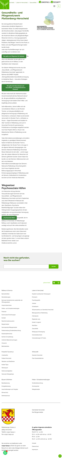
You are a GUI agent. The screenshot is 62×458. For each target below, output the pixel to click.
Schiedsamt (35, 306)
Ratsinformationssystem (8, 321)
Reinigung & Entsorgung (38, 331)
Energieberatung (6, 386)
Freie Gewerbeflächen (38, 358)
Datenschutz (35, 446)
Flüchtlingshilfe (36, 300)
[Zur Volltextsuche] (58, 6)
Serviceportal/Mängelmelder (9, 327)
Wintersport (5, 367)
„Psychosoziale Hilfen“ (9, 217)
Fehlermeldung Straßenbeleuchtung (11, 330)
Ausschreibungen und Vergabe (10, 389)
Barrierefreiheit (5, 294)
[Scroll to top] (58, 454)
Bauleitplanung (6, 383)
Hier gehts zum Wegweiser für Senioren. (14, 56)
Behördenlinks (5, 346)
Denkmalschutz (6, 395)
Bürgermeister (5, 324)
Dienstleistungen (6, 297)
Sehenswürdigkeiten (7, 371)
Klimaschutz (5, 392)
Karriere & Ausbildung (7, 336)
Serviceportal (56, 2)
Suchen (54, 266)
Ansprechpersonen (7, 305)
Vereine (34, 303)
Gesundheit (35, 328)
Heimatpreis (35, 316)
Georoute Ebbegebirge (8, 374)
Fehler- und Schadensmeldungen (10, 308)
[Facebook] (48, 6)
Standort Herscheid (37, 355)
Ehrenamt (34, 297)
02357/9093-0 (45, 2)
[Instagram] (51, 6)
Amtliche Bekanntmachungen (9, 340)
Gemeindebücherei (37, 335)
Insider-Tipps (5, 364)
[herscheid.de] (4, 4)
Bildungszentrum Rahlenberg (39, 312)
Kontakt (4, 318)
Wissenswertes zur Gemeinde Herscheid (42, 309)
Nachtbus (34, 325)
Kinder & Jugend (36, 322)
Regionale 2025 (36, 319)
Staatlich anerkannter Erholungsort (41, 294)
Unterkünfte (5, 355)
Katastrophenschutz (7, 333)
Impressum (35, 449)
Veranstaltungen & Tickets (39, 338)
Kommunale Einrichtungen (9, 314)
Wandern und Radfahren (8, 361)
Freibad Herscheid (6, 358)
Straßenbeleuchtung (37, 383)
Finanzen (4, 311)
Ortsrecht (4, 343)
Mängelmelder (36, 389)
